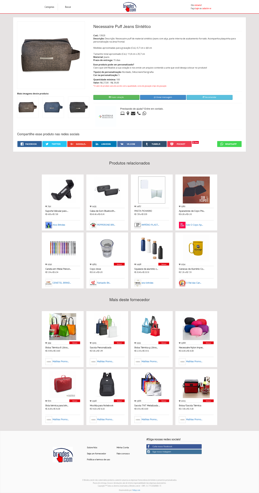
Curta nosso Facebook (162, 446)
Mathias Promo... (60, 361)
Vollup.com (136, 490)
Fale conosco (123, 453)
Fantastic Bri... (103, 283)
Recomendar (210, 97)
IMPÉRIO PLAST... (150, 225)
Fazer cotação (117, 97)
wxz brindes (147, 283)
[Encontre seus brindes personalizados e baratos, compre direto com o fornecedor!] (63, 454)
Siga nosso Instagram (161, 452)
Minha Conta (123, 447)
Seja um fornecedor (96, 453)
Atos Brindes (58, 225)
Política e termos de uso (98, 459)
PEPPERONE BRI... (106, 225)
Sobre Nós (92, 447)
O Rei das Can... (193, 283)
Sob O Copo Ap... (194, 225)
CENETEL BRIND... (61, 283)
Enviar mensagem (164, 97)
